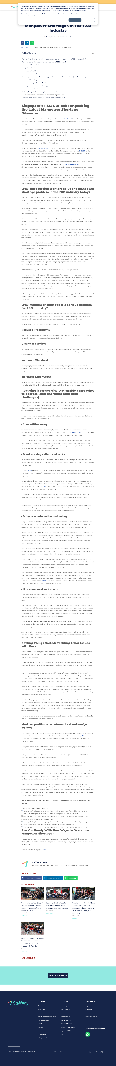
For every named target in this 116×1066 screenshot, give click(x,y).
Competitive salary (30, 80)
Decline (89, 20)
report (30, 470)
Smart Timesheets (65, 1013)
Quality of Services (30, 68)
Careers (40, 1030)
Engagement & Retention (67, 1030)
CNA (91, 129)
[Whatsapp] (88, 1034)
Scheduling (64, 1006)
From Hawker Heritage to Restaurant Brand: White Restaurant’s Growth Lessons (57, 905)
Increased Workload (31, 71)
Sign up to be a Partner (91, 1016)
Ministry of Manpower (83, 736)
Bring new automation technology (36, 86)
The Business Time (75, 432)
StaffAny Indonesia (42, 1038)
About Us (40, 1006)
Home (22, 47)
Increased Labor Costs (31, 74)
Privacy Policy (22, 1051)
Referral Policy (31, 1051)
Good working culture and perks (35, 83)
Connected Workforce (66, 1023)
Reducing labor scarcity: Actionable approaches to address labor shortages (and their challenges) (55, 77)
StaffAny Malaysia (42, 1034)
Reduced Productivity (31, 65)
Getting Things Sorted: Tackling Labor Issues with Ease (41, 92)
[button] (22, 43)
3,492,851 (82, 151)
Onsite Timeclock (65, 1009)
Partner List (89, 1013)
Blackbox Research (71, 164)
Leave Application (65, 1016)
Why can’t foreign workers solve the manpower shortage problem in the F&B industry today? (54, 59)
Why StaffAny (41, 1009)
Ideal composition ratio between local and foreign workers (44, 95)
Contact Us (40, 1023)
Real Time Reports (65, 1020)
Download (40, 1027)
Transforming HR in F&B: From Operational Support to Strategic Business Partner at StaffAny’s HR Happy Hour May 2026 (83, 908)
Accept (75, 20)
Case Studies (89, 1009)
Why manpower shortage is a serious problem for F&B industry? (44, 62)
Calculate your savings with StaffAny (47, 1016)
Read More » (24, 915)
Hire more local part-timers (33, 89)
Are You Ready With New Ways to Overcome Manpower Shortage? (45, 98)
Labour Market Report (64, 119)
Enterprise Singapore (43, 148)
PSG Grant (40, 1013)
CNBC (44, 581)
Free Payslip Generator (43, 1020)
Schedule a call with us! (58, 975)
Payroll (62, 1034)
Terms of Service (12, 1051)
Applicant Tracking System (68, 1027)
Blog (26, 47)
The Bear (44, 486)
